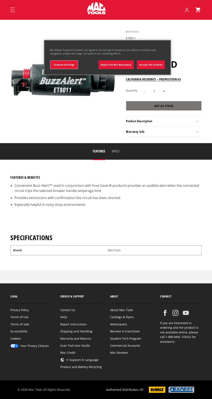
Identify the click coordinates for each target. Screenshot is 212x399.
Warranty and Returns (75, 338)
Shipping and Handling (76, 331)
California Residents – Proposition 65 (153, 79)
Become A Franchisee (125, 331)
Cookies (15, 338)
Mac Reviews (119, 353)
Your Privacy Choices (34, 346)
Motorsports (118, 324)
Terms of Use (19, 317)
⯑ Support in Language (82, 360)
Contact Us (67, 310)
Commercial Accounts (125, 345)
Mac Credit (67, 353)
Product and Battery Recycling (81, 367)
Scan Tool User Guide (75, 345)
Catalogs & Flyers (122, 317)
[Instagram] (175, 313)
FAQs (63, 317)
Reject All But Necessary (116, 64)
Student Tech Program (125, 338)
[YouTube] (186, 313)
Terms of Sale (19, 324)
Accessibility (18, 331)
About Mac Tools (121, 310)
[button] (197, 9)
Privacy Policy (19, 310)
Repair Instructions (73, 324)
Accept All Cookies (151, 64)
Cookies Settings (64, 64)
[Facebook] (165, 313)
